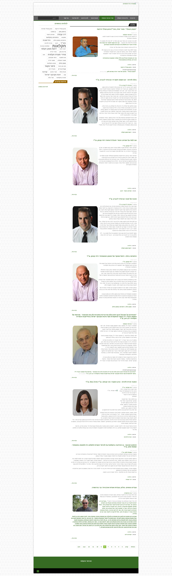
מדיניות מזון (62, 51)
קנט (65, 74)
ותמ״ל (63, 43)
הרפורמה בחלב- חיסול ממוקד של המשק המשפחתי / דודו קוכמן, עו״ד (112, 256)
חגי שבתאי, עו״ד (127, 387)
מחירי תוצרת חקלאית (57, 55)
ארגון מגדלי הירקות (126, 67)
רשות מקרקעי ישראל (53, 75)
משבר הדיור (51, 60)
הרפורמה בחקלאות (52, 37)
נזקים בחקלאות (51, 63)
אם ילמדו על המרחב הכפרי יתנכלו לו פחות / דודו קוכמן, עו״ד (115, 140)
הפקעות (63, 37)
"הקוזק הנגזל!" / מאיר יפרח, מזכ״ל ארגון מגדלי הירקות (117, 29)
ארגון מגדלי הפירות (46, 28)
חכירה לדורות (128, 437)
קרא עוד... (74, 75)
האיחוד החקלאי (127, 34)
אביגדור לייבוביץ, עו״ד (125, 85)
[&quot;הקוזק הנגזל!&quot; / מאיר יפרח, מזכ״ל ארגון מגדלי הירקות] (85, 46)
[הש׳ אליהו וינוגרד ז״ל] (85, 345)
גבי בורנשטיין (128, 493)
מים (44, 54)
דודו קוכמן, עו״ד (127, 145)
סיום (79, 547)
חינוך (121, 191)
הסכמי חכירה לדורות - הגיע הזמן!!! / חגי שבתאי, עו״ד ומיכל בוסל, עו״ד (111, 382)
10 (97, 547)
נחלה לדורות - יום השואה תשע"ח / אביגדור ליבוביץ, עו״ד (116, 80)
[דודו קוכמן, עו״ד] (85, 166)
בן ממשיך (53, 31)
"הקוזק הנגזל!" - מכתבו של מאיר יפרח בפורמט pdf (121, 71)
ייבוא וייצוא (63, 49)
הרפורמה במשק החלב (118, 306)
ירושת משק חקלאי (126, 132)
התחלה (133, 547)
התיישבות (47, 40)
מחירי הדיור (53, 51)
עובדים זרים (128, 534)
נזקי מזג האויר (62, 66)
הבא (84, 547)
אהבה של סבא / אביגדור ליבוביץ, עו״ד (123, 199)
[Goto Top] (38, 571)
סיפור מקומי (50, 66)
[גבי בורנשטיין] (85, 503)
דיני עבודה (129, 479)
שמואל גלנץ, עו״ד (126, 452)
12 (89, 547)
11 (93, 547)
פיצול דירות (52, 69)
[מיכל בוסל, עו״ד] (85, 402)
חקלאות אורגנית (44, 46)
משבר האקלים (62, 60)
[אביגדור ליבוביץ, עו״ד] (85, 105)
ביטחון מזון (62, 31)
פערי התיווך (53, 72)
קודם (126, 547)
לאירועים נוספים (43, 86)
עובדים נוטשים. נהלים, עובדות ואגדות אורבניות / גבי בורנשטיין (114, 487)
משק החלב (128, 306)
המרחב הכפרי (128, 191)
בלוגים (129, 64)
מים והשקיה (62, 57)
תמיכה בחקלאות (61, 77)
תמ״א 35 (51, 77)
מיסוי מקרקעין (52, 57)
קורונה (44, 72)
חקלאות (59, 46)
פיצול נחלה (63, 72)
